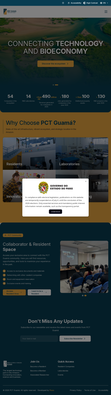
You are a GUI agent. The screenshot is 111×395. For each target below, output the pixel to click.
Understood (55, 212)
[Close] (86, 181)
